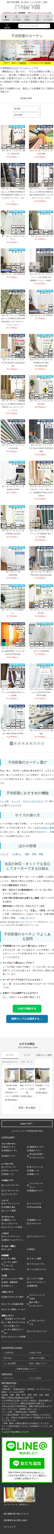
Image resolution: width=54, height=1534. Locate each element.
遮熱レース (34, 1174)
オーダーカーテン (12, 1190)
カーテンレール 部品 (13, 1227)
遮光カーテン (10, 1147)
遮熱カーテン (35, 1150)
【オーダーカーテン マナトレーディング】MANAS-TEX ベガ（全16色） (41, 534)
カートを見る (35, 1378)
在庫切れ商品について (26, 1369)
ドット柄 (4, 801)
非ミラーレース (36, 1167)
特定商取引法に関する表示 (15, 1520)
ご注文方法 (9, 1353)
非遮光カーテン (11, 1150)
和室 (34, 854)
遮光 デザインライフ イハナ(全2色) (27, 1089)
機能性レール (10, 1220)
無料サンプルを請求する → (27, 1018)
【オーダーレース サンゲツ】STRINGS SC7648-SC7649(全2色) (41, 363)
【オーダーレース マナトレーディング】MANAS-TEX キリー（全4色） (13, 692)
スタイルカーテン (37, 1264)
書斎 (41, 854)
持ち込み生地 (35, 1207)
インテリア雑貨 (36, 1278)
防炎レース (9, 1174)
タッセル (8, 1249)
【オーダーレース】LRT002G (13, 274)
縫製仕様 (33, 1286)
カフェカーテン (11, 1194)
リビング (4, 854)
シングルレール (11, 1223)
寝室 (27, 854)
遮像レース (34, 1170)
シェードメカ (35, 1203)
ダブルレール (35, 1223)
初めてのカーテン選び (13, 1297)
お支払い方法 (35, 1353)
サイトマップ (9, 1527)
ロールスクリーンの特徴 (14, 1337)
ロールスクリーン (10, 1062)
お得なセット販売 (44, 1055)
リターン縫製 (35, 1258)
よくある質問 (10, 1363)
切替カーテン (10, 1269)
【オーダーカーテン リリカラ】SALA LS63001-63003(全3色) (41, 448)
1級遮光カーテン (36, 1147)
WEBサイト (24, 1504)
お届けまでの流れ (37, 1358)
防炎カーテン (10, 1156)
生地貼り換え (10, 1207)
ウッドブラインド (12, 1236)
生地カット (9, 1286)
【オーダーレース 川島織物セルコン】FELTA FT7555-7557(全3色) (41, 692)
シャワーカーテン (12, 1185)
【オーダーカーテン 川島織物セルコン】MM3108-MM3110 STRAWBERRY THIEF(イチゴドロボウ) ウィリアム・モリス (13, 195)
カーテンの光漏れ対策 (13, 1304)
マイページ (9, 1378)
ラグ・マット (27, 1062)
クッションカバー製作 (13, 1278)
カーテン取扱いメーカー (14, 1309)
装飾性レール (35, 1220)
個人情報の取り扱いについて (16, 1514)
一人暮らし (16, 854)
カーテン (10, 1055)
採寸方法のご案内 (45, 827)
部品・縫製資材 (11, 1282)
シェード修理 (10, 1211)
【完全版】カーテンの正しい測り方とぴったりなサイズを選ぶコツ (14, 1322)
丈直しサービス (27, 918)
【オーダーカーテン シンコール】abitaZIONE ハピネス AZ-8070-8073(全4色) (13, 651)
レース (27, 1055)
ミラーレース (10, 1167)
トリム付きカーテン (38, 1269)
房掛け (32, 1249)
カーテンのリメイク (38, 1331)
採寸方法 (8, 1358)
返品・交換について (38, 1363)
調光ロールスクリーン (13, 1240)
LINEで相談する (27, 1008)
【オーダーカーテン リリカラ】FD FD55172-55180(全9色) (13, 363)
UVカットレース (11, 1170)
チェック (16, 801)
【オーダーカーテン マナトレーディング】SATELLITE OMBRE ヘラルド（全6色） (41, 277)
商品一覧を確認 (27, 1107)
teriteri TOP (26, 1123)
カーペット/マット (37, 1282)
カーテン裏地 (10, 1258)
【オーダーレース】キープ (41, 236)
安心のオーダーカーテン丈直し (40, 13)
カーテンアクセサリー (34, 801)
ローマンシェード (12, 1203)
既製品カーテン (36, 1190)
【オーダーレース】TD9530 (41, 315)
